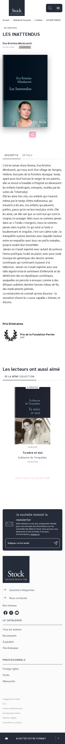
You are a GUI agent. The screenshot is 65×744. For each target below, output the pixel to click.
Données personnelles (11, 713)
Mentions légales (9, 717)
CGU (4, 703)
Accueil (6, 20)
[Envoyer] (56, 543)
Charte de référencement (13, 708)
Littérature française (22, 20)
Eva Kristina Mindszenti (17, 43)
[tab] (11, 155)
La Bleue (38, 20)
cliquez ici (35, 534)
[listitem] (5, 613)
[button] (25, 47)
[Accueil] (17, 8)
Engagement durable (11, 699)
